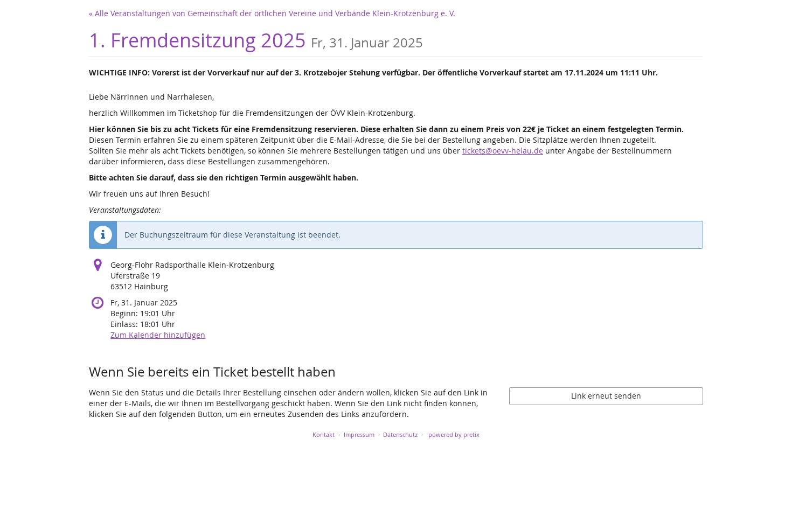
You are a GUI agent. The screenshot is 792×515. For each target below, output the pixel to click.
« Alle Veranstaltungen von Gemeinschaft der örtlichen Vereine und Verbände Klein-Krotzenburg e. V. (272, 13)
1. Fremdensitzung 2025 (256, 40)
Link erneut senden (606, 396)
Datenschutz (400, 434)
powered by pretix (454, 434)
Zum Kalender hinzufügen (157, 335)
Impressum (359, 434)
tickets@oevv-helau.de (502, 150)
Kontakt (323, 434)
